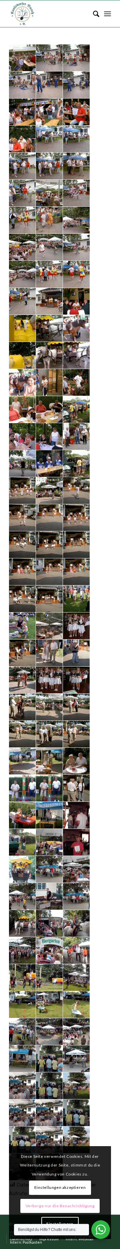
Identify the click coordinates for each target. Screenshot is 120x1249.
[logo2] (50, 13)
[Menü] (107, 14)
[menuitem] (92, 13)
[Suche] (92, 13)
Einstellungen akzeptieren (60, 1187)
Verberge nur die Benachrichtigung (60, 1205)
